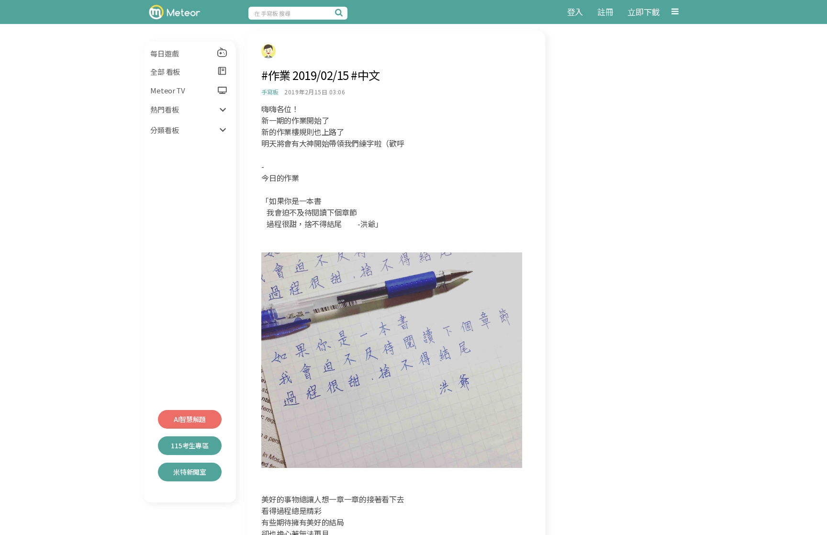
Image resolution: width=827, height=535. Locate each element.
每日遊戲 (164, 53)
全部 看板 (165, 72)
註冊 (605, 12)
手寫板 (269, 92)
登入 (575, 12)
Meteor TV (167, 90)
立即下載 (643, 12)
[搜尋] (340, 12)
